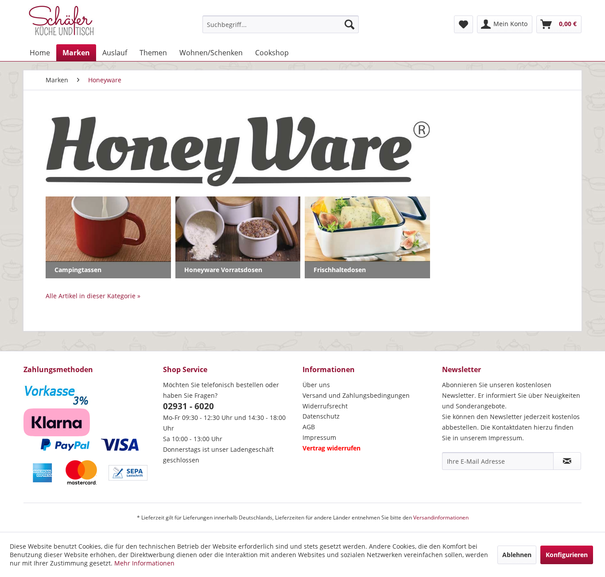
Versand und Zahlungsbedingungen (356, 395)
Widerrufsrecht (325, 406)
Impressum (319, 437)
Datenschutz (321, 416)
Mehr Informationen (144, 563)
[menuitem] (280, 24)
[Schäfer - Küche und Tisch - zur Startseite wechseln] (61, 22)
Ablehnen (516, 554)
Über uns (316, 385)
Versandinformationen (441, 517)
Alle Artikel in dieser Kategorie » (93, 296)
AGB (308, 427)
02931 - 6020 (188, 406)
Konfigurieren (567, 554)
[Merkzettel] (463, 24)
